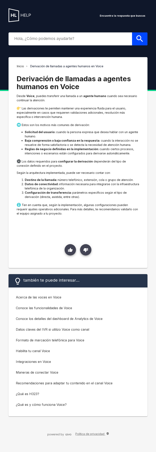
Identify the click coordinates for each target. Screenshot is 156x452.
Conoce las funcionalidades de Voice (44, 308)
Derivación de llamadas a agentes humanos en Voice (66, 66)
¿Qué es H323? (27, 394)
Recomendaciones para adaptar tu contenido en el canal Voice (64, 383)
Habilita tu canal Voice (33, 351)
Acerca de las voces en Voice (38, 297)
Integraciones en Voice (33, 362)
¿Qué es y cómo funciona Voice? (41, 405)
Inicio (20, 66)
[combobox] (71, 38)
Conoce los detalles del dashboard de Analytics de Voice (59, 319)
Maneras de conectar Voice (37, 372)
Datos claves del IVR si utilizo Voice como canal (52, 329)
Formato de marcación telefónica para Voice (50, 340)
